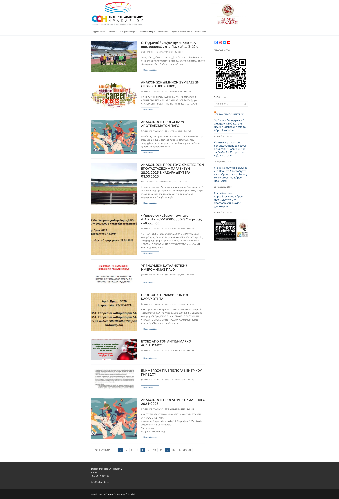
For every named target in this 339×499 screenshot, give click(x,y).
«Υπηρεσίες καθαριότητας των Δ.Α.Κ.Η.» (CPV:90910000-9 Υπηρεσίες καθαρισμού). (171, 219)
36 (173, 450)
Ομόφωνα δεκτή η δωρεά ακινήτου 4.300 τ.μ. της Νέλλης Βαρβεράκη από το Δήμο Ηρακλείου (230, 125)
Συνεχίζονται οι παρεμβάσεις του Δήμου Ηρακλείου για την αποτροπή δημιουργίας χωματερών (228, 200)
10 (154, 450)
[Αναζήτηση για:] (231, 104)
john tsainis (148, 52)
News (179, 52)
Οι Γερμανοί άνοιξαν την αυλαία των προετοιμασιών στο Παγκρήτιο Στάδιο (169, 45)
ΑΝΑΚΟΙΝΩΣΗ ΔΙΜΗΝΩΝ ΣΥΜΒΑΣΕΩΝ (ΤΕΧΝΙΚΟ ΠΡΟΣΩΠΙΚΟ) (170, 84)
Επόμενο (185, 450)
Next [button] (245, 229)
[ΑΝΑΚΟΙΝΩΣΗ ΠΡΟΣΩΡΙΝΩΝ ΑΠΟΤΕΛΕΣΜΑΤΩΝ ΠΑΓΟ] (114, 137)
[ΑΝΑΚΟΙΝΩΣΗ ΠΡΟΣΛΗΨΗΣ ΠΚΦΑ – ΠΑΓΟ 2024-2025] (114, 418)
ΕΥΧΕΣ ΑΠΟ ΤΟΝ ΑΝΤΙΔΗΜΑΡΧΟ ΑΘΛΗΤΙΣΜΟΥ (166, 343)
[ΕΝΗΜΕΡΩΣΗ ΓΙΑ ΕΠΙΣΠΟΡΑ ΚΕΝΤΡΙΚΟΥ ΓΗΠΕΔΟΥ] (114, 379)
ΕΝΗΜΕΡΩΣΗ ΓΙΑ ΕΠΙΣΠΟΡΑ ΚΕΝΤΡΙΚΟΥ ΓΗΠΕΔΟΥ (171, 372)
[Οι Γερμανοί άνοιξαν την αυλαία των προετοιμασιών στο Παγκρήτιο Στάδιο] (114, 56)
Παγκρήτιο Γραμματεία (153, 91)
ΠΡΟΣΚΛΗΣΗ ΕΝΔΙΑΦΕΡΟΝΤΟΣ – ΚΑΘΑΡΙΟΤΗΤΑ (166, 297)
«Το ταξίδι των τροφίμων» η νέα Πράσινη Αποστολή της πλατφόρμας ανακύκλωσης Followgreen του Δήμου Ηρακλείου (230, 174)
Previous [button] (217, 229)
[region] (231, 230)
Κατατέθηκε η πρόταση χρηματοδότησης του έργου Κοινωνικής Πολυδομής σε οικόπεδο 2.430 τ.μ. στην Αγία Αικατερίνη (230, 149)
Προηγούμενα (101, 450)
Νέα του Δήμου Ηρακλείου (229, 114)
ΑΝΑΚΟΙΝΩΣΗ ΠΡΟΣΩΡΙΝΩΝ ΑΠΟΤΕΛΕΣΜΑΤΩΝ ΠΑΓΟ (162, 124)
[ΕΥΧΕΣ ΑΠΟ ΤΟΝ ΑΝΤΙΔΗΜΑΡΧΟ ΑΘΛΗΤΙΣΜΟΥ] (114, 349)
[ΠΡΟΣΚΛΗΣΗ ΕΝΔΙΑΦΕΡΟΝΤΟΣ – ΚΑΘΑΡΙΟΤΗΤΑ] (114, 312)
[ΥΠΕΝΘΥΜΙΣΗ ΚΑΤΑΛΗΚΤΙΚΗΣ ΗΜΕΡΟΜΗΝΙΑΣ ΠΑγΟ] (114, 274)
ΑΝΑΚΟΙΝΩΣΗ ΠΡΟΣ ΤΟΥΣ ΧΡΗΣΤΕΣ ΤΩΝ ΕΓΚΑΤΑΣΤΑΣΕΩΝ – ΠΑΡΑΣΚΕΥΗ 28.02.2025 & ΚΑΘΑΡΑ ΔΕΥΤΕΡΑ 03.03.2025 (172, 170)
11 (161, 450)
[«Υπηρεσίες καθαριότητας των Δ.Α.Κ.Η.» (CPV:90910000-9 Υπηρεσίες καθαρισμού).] (114, 234)
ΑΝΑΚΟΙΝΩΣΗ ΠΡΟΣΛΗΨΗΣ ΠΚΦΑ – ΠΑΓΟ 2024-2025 (173, 402)
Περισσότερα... (150, 70)
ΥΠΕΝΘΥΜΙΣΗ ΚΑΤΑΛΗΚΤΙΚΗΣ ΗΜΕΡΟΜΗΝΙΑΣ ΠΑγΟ (164, 267)
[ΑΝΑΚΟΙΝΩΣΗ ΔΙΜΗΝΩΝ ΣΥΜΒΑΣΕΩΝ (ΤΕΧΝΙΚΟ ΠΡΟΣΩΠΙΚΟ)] (114, 95)
